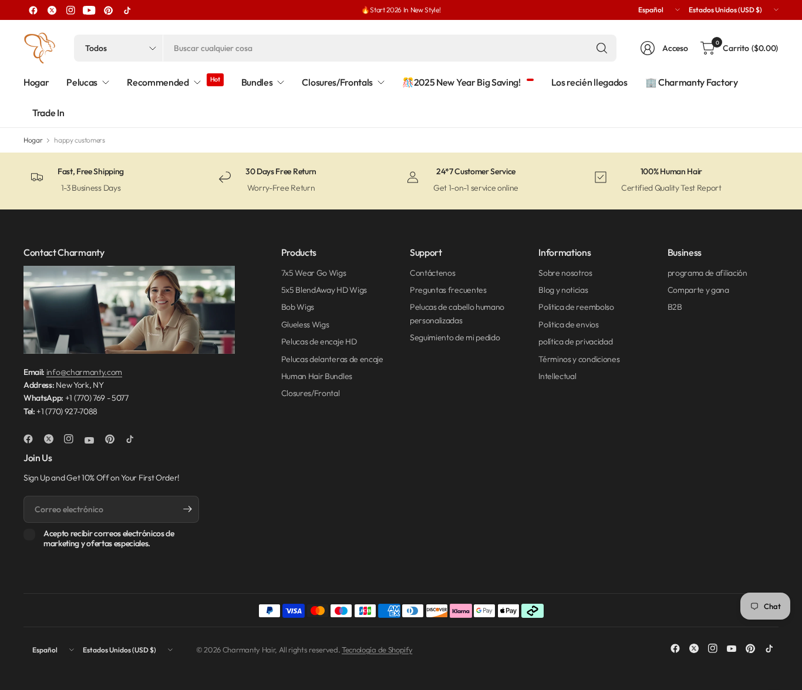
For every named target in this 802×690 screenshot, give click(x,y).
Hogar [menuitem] (36, 82)
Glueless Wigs (305, 324)
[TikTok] (126, 10)
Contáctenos (432, 273)
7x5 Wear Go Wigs (313, 273)
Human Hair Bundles (316, 376)
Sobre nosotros (565, 273)
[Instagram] (70, 10)
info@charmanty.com (84, 372)
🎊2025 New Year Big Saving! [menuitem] (461, 82)
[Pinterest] (108, 10)
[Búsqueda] (601, 48)
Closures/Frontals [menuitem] (337, 82)
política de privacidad (575, 341)
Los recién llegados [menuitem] (589, 82)
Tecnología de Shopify (377, 649)
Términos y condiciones (578, 359)
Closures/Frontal (310, 393)
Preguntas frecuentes (448, 290)
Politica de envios (568, 324)
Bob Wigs (297, 307)
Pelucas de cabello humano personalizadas (457, 313)
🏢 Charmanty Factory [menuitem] (691, 82)
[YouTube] (89, 10)
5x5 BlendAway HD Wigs (324, 290)
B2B (675, 307)
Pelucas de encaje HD (319, 341)
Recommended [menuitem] (157, 82)
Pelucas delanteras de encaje (332, 359)
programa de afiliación (707, 273)
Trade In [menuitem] (48, 113)
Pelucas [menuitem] (81, 82)
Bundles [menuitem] (257, 82)
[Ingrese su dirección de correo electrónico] (187, 509)
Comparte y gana (698, 290)
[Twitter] (51, 10)
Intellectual (557, 376)
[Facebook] (32, 10)
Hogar (32, 140)
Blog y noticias (563, 290)
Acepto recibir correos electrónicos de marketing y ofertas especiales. (108, 539)
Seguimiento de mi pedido (455, 337)
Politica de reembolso (576, 307)
